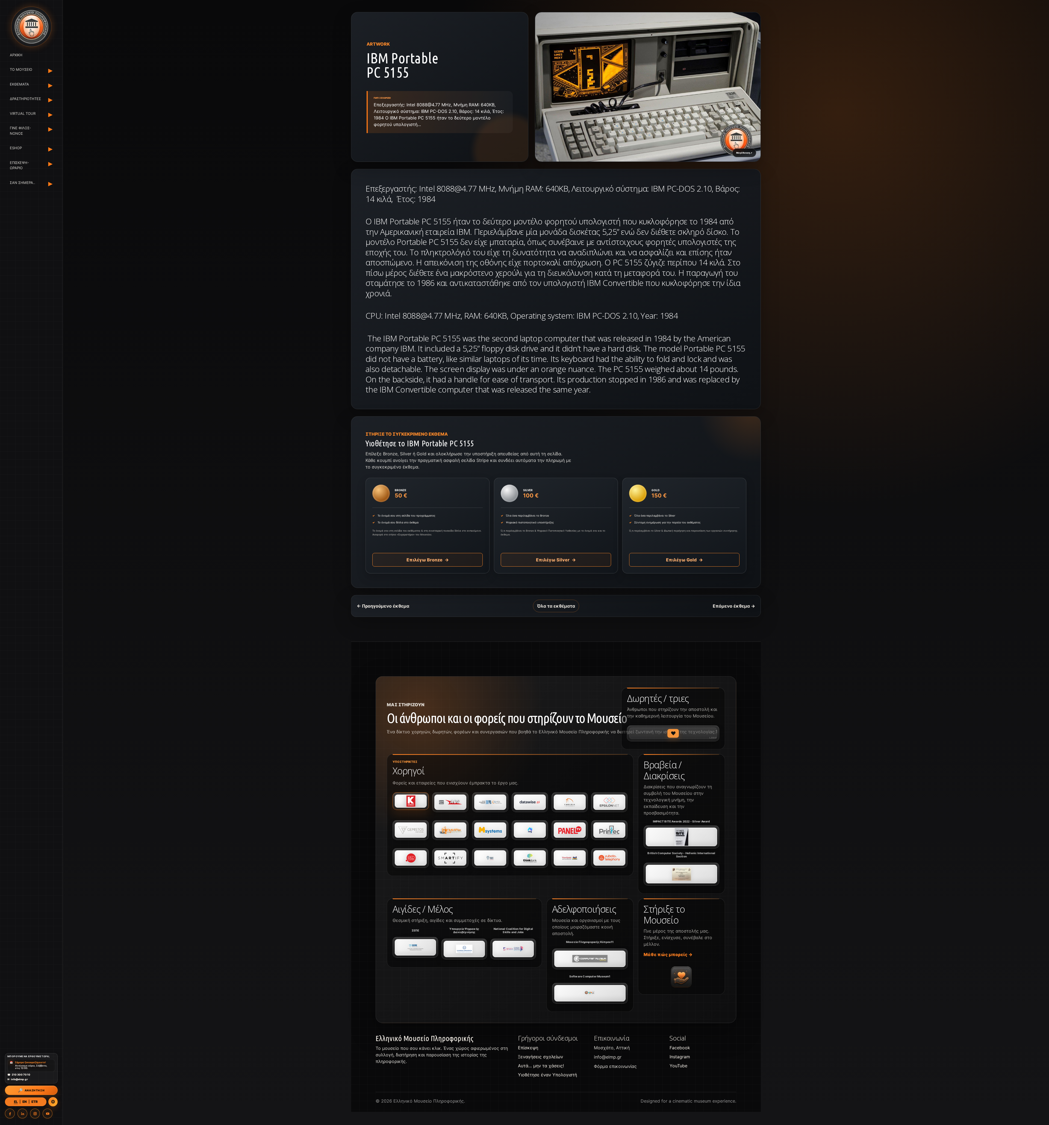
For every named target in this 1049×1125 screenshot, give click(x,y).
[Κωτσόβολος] (411, 801)
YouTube (678, 1065)
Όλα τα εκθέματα (556, 606)
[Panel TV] (570, 830)
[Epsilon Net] (609, 802)
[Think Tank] (530, 858)
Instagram (680, 1056)
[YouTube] (47, 1113)
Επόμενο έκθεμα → (734, 606)
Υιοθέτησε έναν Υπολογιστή (547, 1074)
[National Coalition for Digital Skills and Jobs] (513, 949)
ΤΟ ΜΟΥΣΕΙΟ (21, 70)
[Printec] (609, 830)
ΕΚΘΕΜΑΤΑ (19, 84)
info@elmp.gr (607, 1057)
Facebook (680, 1047)
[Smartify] (450, 858)
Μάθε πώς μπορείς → (668, 954)
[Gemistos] (411, 830)
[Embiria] (570, 802)
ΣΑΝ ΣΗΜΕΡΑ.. (22, 182)
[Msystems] (490, 830)
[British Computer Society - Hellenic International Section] (681, 874)
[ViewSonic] (570, 858)
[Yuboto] (609, 858)
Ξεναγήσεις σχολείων (540, 1056)
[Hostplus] (450, 830)
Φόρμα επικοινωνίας (615, 1066)
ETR (34, 1102)
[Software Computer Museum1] (590, 993)
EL (16, 1102)
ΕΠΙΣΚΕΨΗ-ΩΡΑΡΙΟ (19, 165)
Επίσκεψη (528, 1047)
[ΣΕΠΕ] (415, 947)
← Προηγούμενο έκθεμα (383, 606)
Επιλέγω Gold (684, 559)
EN (24, 1102)
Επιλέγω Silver (556, 559)
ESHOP (16, 148)
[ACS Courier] (450, 802)
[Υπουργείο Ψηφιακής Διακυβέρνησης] (464, 949)
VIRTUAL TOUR (23, 113)
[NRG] (530, 830)
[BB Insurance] (490, 802)
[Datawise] (530, 802)
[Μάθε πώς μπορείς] (681, 976)
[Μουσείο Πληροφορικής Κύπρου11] (590, 958)
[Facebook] (10, 1113)
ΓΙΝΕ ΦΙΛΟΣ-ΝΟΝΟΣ (20, 131)
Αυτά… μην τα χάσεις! (541, 1065)
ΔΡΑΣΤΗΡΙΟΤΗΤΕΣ (24, 99)
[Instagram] (35, 1113)
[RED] (411, 858)
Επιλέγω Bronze (427, 559)
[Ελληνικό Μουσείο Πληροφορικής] (31, 27)
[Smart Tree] (490, 858)
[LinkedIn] (22, 1113)
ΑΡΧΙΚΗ (16, 55)
